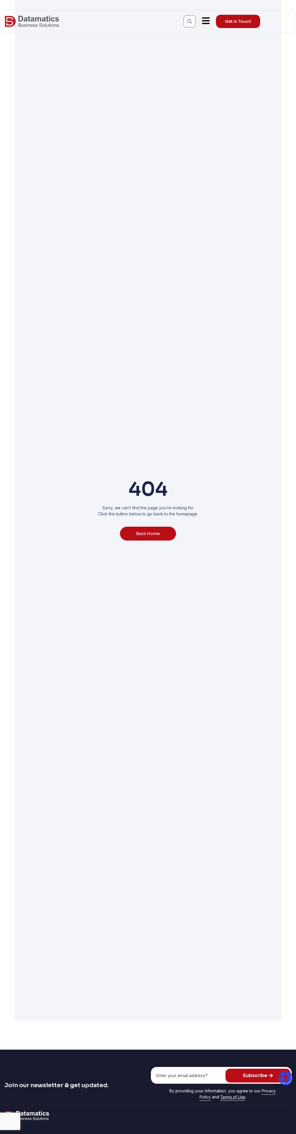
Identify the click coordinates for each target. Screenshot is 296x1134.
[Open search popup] (190, 21)
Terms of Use (232, 1096)
